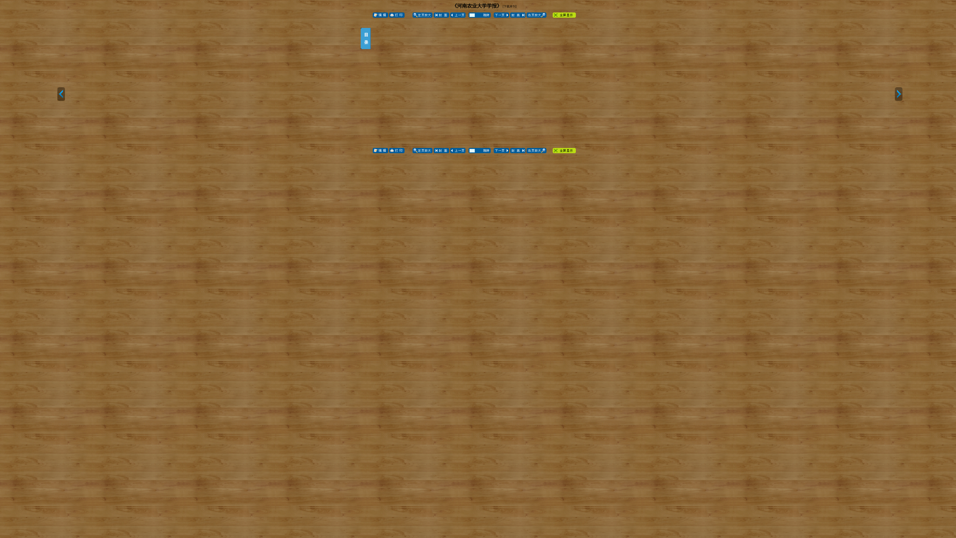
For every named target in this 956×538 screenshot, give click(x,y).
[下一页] (898, 94)
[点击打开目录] (366, 38)
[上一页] (61, 94)
